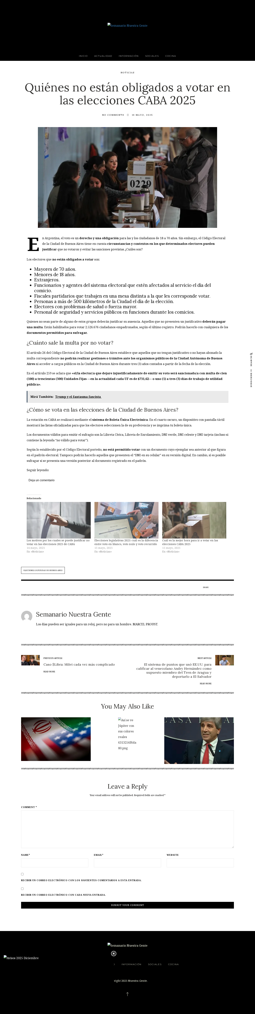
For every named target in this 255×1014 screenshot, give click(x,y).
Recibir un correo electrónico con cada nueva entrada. (63, 895)
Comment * (29, 807)
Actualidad (103, 55)
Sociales (152, 55)
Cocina (170, 55)
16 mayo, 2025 (142, 114)
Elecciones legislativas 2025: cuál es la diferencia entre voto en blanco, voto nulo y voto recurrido (126, 542)
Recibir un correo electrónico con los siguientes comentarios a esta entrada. (81, 880)
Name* (25, 855)
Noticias (128, 72)
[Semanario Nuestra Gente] (127, 25)
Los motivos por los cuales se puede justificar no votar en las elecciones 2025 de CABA (58, 542)
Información (129, 55)
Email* (98, 855)
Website (173, 855)
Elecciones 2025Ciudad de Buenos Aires (43, 570)
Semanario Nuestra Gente (73, 614)
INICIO (83, 55)
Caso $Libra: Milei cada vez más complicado (79, 664)
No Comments (113, 114)
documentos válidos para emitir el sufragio (63, 435)
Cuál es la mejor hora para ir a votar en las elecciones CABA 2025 (190, 542)
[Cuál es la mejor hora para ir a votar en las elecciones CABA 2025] (194, 520)
